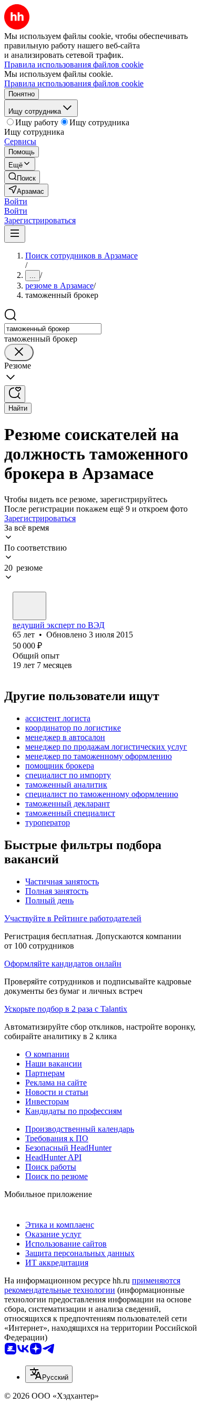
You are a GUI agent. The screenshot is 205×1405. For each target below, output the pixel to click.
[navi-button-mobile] (14, 234)
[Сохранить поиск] (14, 394)
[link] (22, 177)
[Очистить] (19, 352)
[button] (15, 201)
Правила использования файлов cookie (74, 83)
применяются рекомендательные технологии (92, 1285)
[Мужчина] (29, 606)
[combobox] (52, 328)
